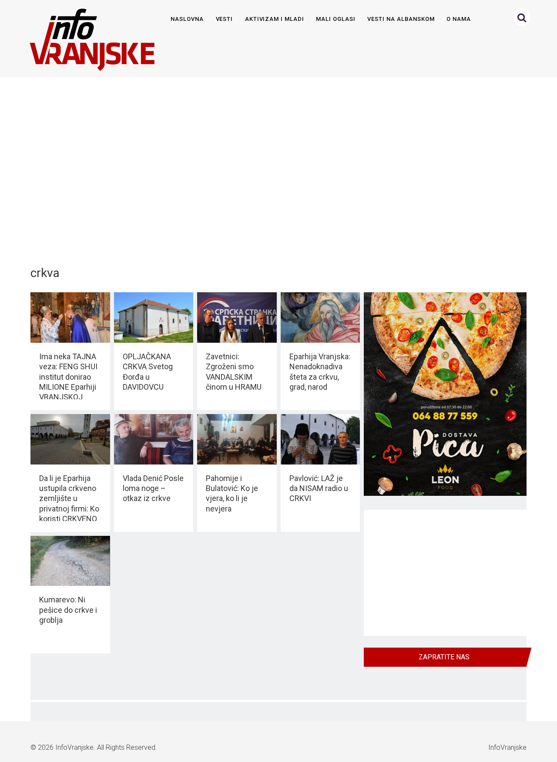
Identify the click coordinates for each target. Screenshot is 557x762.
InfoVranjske (74, 747)
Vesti (224, 19)
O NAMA (458, 19)
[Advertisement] (276, 167)
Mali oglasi (335, 19)
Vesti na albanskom (400, 19)
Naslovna (187, 19)
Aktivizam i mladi (274, 19)
